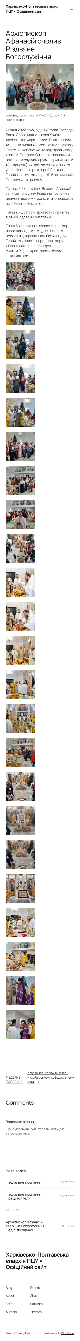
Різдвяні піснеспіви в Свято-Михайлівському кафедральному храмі (50, 1077)
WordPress (67, 1333)
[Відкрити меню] (72, 9)
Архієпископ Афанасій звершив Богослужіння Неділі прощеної (25, 1226)
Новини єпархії (15, 120)
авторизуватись (17, 1133)
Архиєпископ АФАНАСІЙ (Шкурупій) (41, 115)
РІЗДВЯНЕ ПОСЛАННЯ (14, 1079)
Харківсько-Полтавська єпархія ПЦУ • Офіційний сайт (33, 9)
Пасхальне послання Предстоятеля (23, 1196)
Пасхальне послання (23, 1182)
